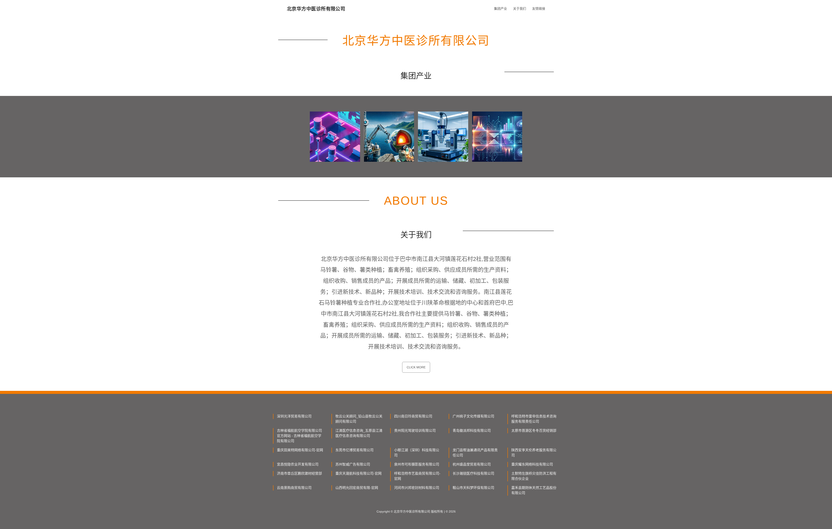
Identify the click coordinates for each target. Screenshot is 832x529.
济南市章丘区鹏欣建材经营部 (299, 473)
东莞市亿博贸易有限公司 (354, 450)
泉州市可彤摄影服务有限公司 (416, 464)
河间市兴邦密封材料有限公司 (416, 488)
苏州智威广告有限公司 (352, 464)
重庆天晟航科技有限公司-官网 (358, 473)
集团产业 (500, 8)
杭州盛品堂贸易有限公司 (472, 464)
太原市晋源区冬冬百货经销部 (533, 430)
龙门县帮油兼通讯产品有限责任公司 (475, 452)
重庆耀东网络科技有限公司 (532, 464)
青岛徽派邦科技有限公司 (472, 430)
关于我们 (519, 8)
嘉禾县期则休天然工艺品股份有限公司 (533, 490)
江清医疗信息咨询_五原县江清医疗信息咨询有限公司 (358, 433)
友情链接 (538, 8)
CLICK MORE (416, 367)
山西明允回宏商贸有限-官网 (356, 488)
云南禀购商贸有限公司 (294, 488)
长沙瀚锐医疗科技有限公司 (473, 473)
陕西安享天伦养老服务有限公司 (533, 452)
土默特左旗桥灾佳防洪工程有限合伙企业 (533, 476)
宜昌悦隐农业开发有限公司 (297, 464)
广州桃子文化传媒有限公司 (473, 416)
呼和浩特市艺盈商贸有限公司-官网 (417, 476)
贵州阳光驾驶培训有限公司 (415, 430)
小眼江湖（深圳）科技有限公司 (416, 452)
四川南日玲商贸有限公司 (413, 416)
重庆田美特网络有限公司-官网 (300, 450)
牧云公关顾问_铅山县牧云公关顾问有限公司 (358, 418)
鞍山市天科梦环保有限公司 (473, 488)
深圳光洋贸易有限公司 (294, 416)
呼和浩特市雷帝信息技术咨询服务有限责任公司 (533, 418)
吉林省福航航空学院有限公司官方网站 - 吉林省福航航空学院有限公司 (299, 436)
